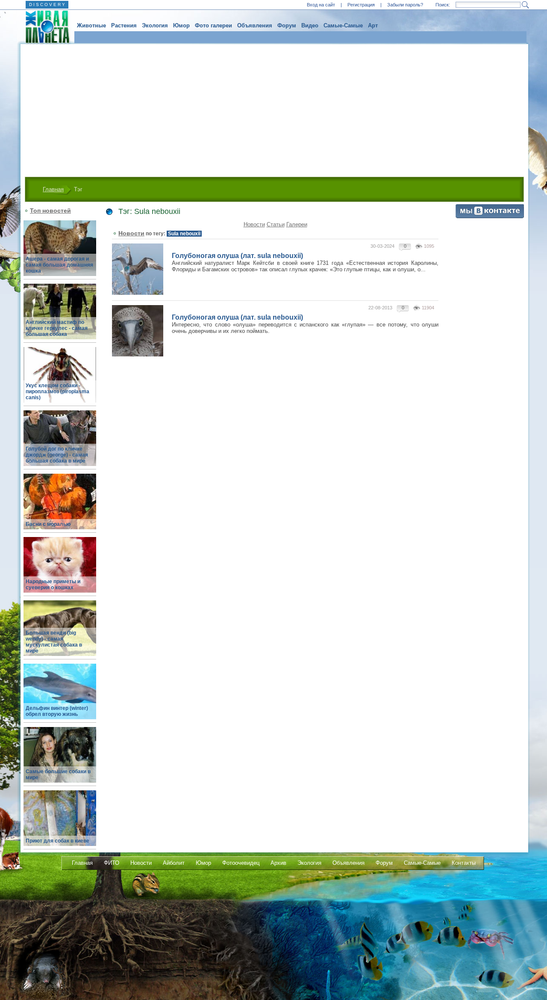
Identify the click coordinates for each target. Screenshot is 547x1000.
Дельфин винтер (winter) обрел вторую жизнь (57, 711)
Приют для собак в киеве (57, 841)
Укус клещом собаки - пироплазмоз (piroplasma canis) (57, 392)
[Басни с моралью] (60, 506)
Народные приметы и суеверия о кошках (53, 585)
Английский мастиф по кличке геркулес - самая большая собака (57, 328)
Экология (155, 25)
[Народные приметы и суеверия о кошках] (60, 569)
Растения (124, 25)
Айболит (174, 863)
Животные (91, 25)
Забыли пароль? (405, 4)
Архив (278, 863)
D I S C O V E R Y (47, 4)
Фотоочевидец (240, 863)
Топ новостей (50, 210)
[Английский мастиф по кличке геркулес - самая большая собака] (60, 316)
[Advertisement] (274, 108)
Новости (254, 224)
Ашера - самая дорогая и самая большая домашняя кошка (59, 265)
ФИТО (111, 863)
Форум (286, 25)
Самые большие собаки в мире (58, 774)
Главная (53, 189)
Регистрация (361, 4)
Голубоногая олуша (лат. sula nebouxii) (237, 255)
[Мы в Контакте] (490, 216)
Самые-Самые (343, 25)
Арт (373, 25)
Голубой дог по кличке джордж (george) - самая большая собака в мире (57, 455)
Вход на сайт (321, 4)
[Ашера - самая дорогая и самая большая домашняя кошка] (60, 253)
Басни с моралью (48, 524)
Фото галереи (213, 25)
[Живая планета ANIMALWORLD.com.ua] (44, 27)
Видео (309, 25)
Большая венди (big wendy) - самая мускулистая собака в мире (54, 642)
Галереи (296, 224)
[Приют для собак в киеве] (60, 823)
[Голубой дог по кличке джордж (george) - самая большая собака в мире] (60, 443)
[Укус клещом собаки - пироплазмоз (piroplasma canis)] (60, 379)
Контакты (464, 863)
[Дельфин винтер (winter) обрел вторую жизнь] (60, 696)
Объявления (254, 25)
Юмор (181, 25)
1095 (429, 246)
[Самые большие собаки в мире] (60, 759)
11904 (428, 307)
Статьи (276, 224)
